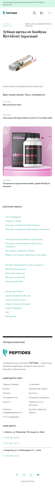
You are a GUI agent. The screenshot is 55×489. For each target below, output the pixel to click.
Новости (6, 402)
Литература (10, 316)
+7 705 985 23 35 (11, 456)
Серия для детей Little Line (18, 296)
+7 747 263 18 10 (11, 443)
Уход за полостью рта (15, 300)
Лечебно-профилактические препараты (24, 265)
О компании (34, 384)
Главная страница (11, 384)
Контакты (33, 393)
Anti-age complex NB (15, 277)
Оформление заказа (38, 389)
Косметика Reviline (14, 291)
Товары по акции (13, 221)
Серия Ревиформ (13, 308)
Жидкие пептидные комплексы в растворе (25, 255)
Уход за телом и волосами (17, 304)
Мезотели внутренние (15, 269)
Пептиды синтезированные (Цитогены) (24, 239)
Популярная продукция (39, 397)
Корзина (6, 393)
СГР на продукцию (11, 417)
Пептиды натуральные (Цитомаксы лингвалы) (27, 229)
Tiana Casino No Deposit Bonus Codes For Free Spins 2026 (27, 118)
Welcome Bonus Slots (12, 105)
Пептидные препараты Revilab (20, 251)
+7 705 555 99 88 (11, 438)
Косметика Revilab (14, 281)
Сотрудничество (10, 397)
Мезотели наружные (15, 273)
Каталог (6, 389)
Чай (7, 312)
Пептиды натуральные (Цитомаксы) (22, 225)
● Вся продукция (13, 217)
